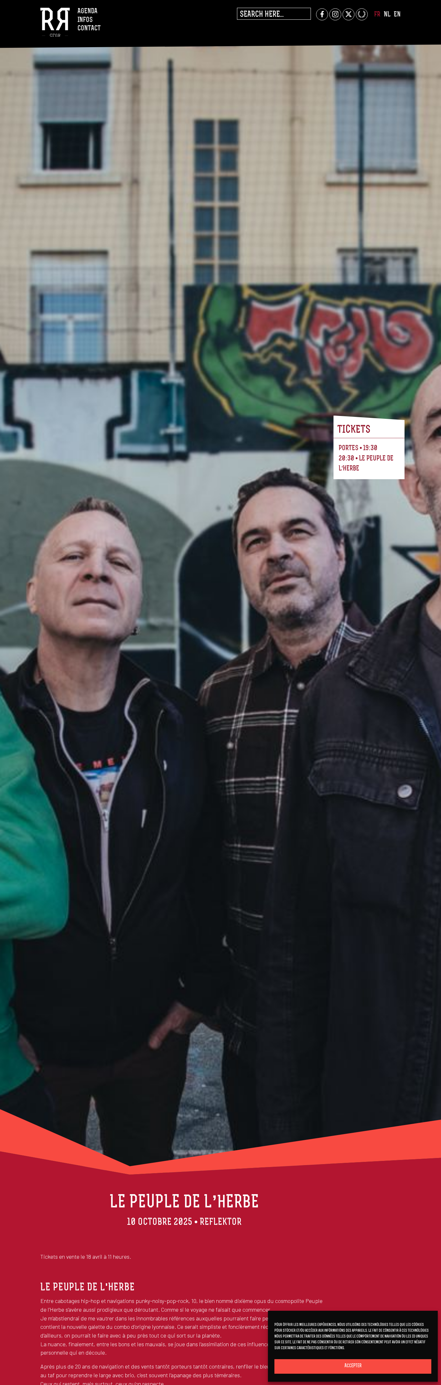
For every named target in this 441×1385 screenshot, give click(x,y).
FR (377, 14)
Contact (89, 28)
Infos (85, 20)
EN (397, 14)
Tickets (354, 430)
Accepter (353, 1366)
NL (387, 14)
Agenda (87, 11)
